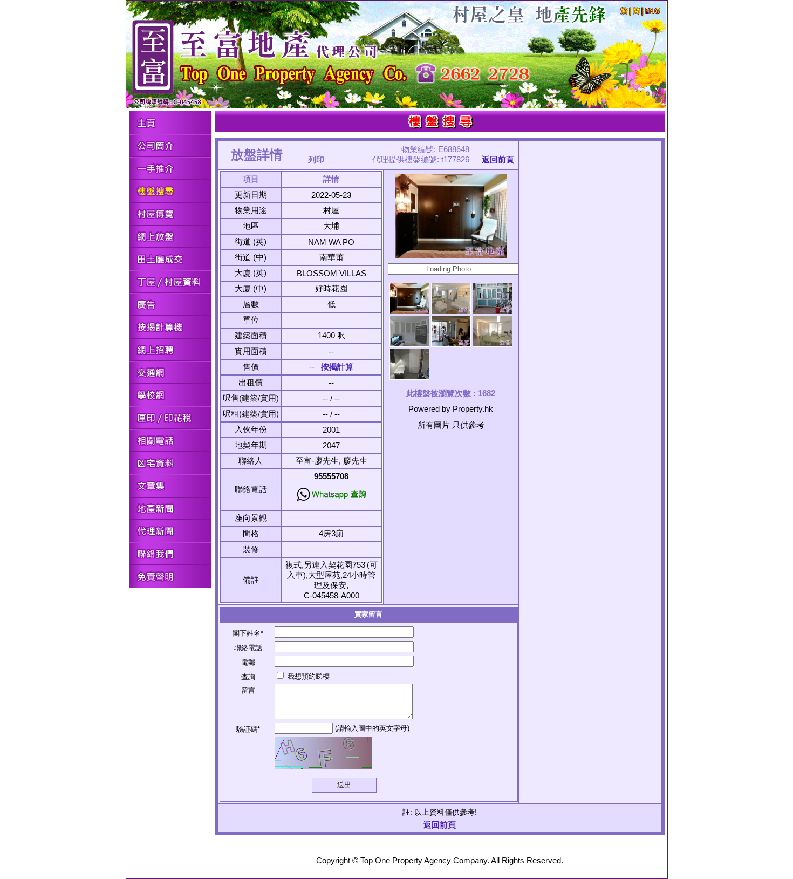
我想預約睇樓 (307, 676)
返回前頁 (498, 159)
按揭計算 (337, 366)
